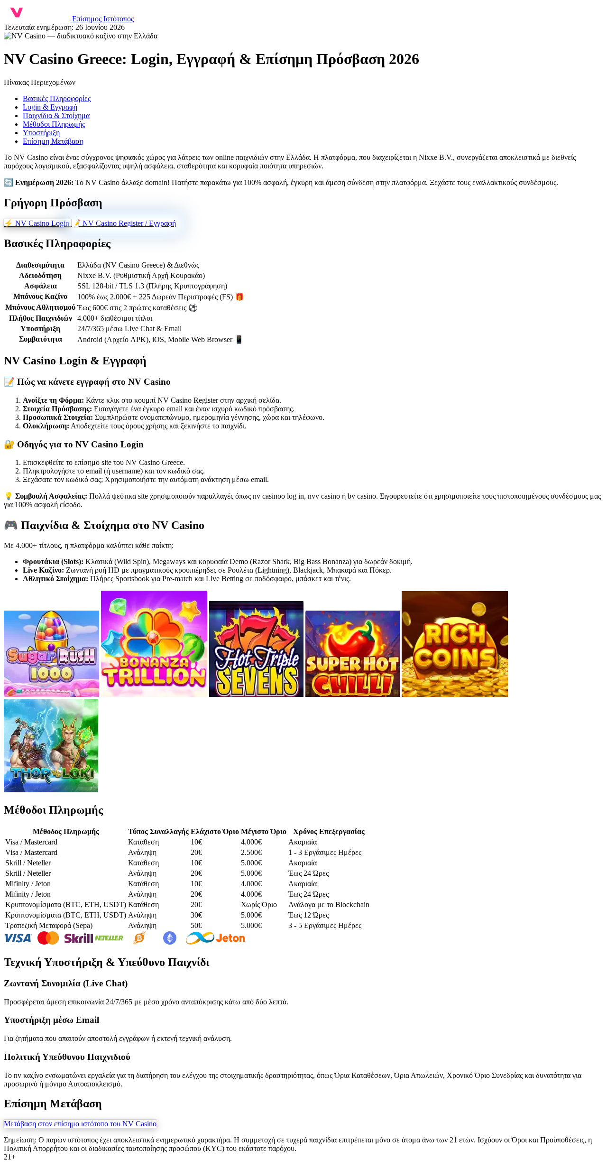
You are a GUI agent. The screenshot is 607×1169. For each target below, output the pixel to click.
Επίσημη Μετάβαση (53, 141)
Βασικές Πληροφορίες (57, 98)
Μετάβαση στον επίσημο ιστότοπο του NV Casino (80, 1124)
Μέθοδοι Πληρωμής (54, 124)
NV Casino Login (37, 223)
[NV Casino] (38, 19)
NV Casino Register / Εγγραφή (123, 223)
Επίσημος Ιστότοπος (103, 19)
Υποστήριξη (41, 133)
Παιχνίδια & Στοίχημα (56, 115)
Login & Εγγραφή (50, 107)
